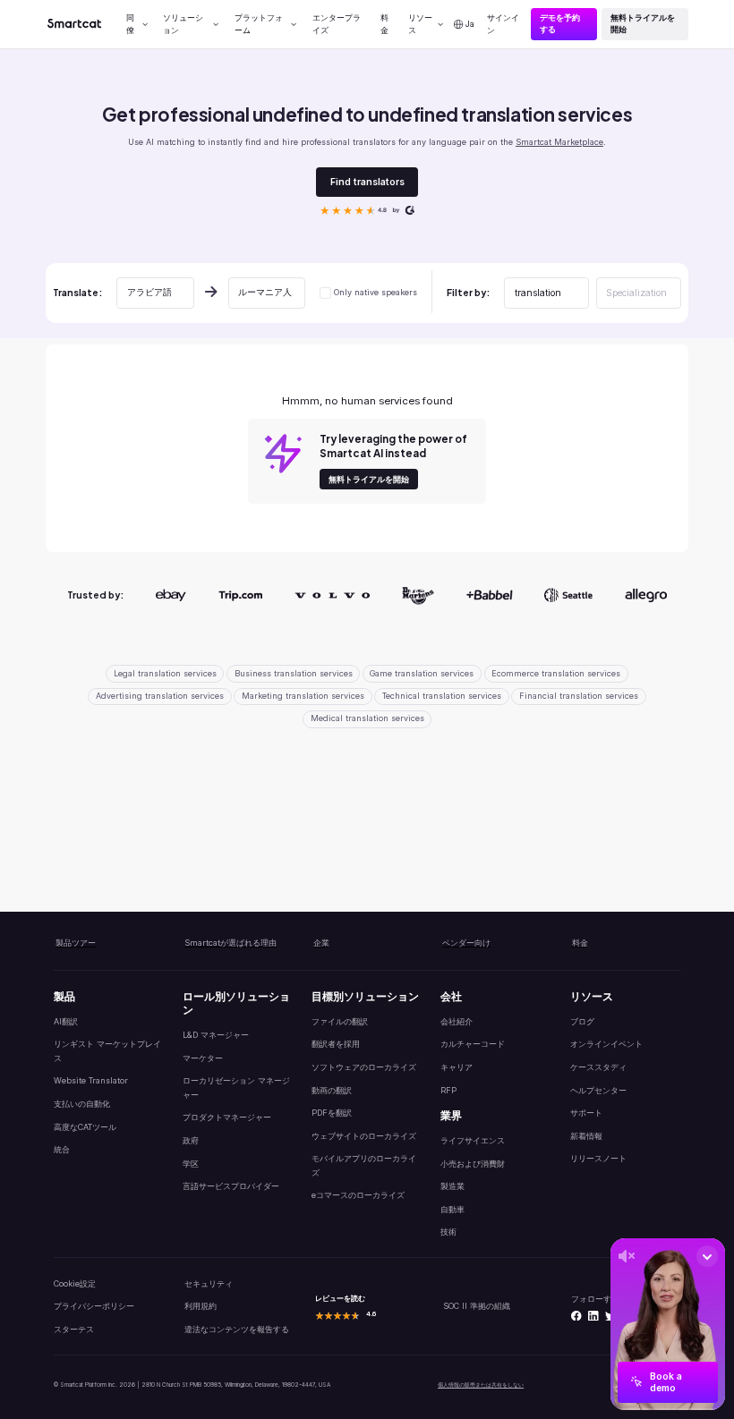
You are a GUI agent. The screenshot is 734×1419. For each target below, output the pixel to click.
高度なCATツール (85, 1127)
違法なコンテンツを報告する (236, 1329)
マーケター (203, 1058)
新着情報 (586, 1136)
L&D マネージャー (216, 1035)
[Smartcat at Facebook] (576, 1316)
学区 (191, 1163)
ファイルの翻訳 (340, 1021)
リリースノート (598, 1158)
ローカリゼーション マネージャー (236, 1087)
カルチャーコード (472, 1044)
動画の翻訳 (332, 1090)
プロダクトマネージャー (227, 1117)
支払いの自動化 (82, 1104)
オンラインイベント (606, 1044)
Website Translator (91, 1080)
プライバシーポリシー (94, 1306)
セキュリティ (208, 1283)
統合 (62, 1149)
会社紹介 (456, 1021)
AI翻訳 (66, 1021)
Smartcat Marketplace (559, 142)
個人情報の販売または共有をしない (481, 1385)
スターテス (74, 1329)
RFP (448, 1090)
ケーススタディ (598, 1067)
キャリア (456, 1067)
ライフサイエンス (472, 1140)
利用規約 (200, 1306)
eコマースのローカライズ (358, 1195)
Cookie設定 (75, 1283)
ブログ (582, 1021)
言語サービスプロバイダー (231, 1186)
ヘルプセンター (598, 1090)
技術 (448, 1231)
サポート (586, 1112)
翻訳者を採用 (336, 1044)
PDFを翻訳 (332, 1112)
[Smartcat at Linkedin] (593, 1316)
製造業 (452, 1186)
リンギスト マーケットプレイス (107, 1050)
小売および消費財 (472, 1163)
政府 (191, 1140)
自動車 (452, 1209)
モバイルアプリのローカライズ (364, 1165)
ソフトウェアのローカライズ (364, 1067)
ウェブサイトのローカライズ (364, 1136)
